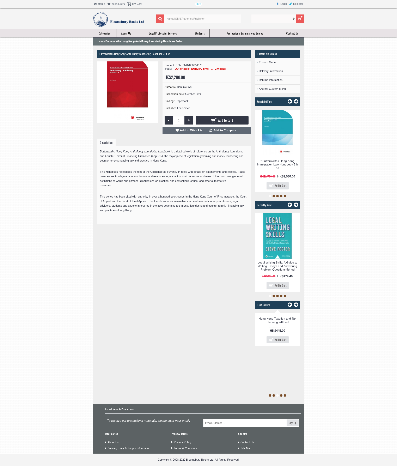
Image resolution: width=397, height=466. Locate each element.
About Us (113, 442)
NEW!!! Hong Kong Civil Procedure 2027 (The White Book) (291, 320)
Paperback (182, 101)
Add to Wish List (191, 130)
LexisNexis (183, 108)
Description (106, 142)
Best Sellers (263, 305)
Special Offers (264, 101)
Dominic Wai (184, 87)
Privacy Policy (182, 442)
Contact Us (247, 442)
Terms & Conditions (185, 448)
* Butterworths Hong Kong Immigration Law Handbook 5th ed (277, 164)
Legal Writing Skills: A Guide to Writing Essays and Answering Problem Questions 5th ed (277, 266)
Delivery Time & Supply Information (129, 448)
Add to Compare (224, 130)
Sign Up (293, 423)
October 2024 (193, 94)
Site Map (245, 448)
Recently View (264, 205)
